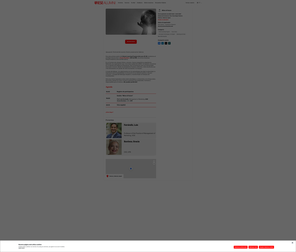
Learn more (21, 248)
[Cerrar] (292, 243)
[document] (148, 246)
